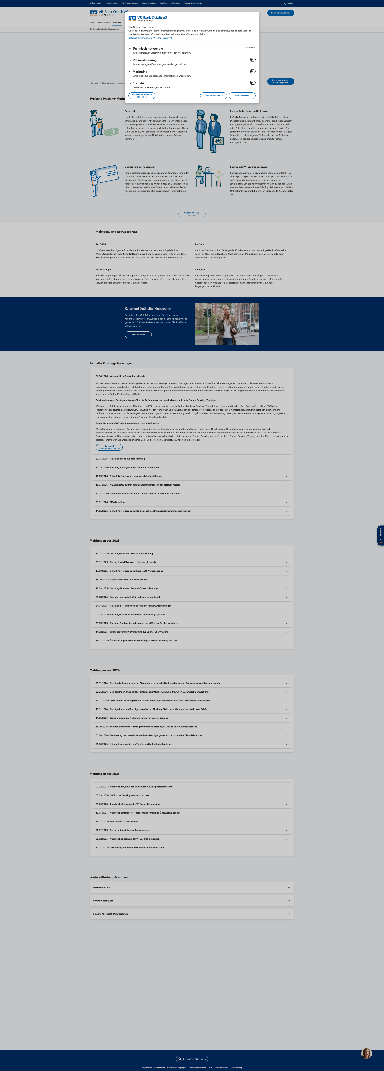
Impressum (163, 37)
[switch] (253, 60)
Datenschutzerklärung (140, 37)
